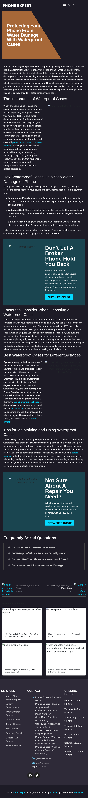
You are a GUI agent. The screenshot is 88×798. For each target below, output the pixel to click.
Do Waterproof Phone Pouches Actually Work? (39, 553)
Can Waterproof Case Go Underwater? (34, 547)
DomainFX (78, 792)
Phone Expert (19, 792)
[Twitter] (37, 775)
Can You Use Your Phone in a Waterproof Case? (39, 559)
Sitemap (54, 792)
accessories (17, 408)
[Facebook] (30, 775)
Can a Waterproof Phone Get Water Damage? (38, 565)
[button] (44, 547)
